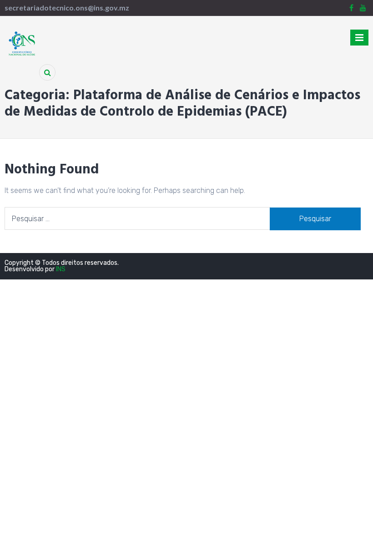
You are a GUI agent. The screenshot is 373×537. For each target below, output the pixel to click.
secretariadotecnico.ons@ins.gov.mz (67, 7)
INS (61, 269)
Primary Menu (359, 39)
